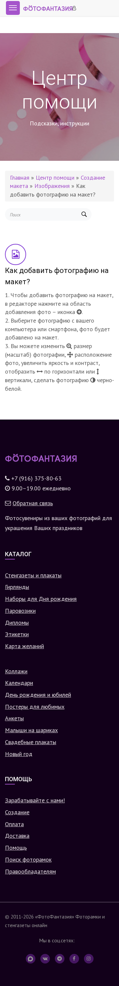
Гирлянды (17, 587)
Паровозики (20, 610)
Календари (19, 683)
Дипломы (17, 622)
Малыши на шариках (31, 730)
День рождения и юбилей (38, 694)
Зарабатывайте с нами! (35, 800)
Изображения (52, 186)
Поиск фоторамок (28, 859)
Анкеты (14, 718)
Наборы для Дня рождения (41, 599)
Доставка (17, 835)
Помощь (16, 847)
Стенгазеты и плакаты (33, 575)
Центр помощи (55, 177)
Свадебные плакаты (30, 742)
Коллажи (16, 671)
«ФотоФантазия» (54, 916)
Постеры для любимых (34, 706)
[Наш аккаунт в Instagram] (89, 959)
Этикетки (17, 634)
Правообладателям (30, 871)
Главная (19, 177)
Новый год (18, 754)
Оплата (14, 824)
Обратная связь (33, 503)
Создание (17, 812)
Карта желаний (24, 646)
